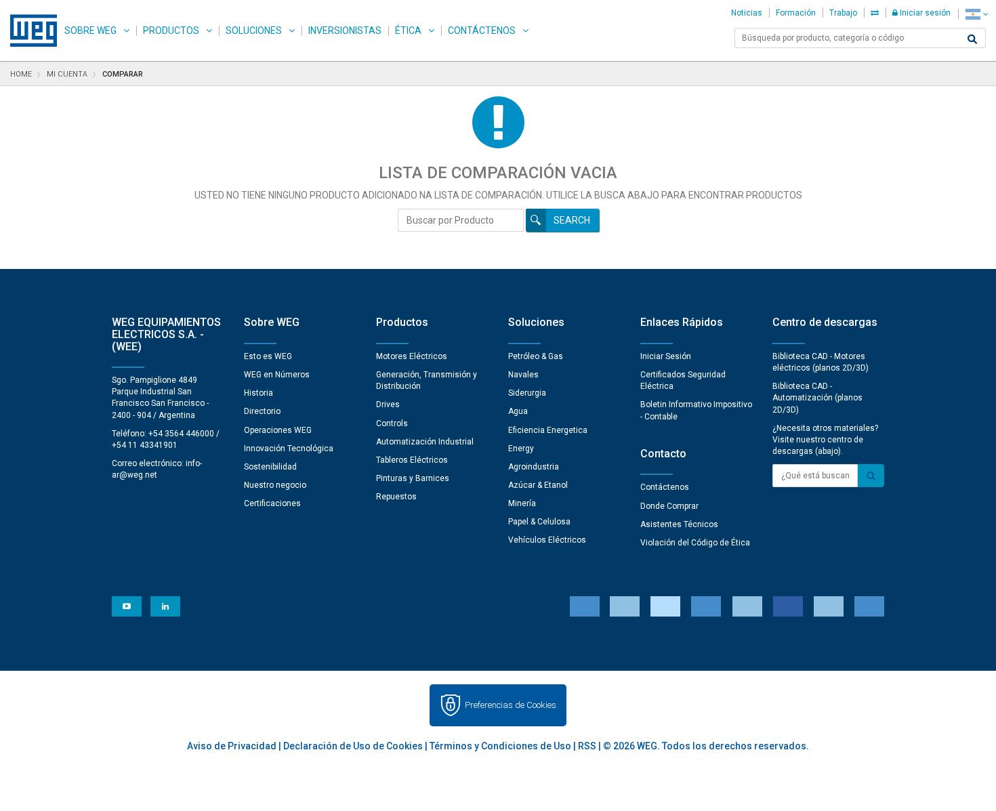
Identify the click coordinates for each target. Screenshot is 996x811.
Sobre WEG (90, 30)
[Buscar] (972, 39)
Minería (522, 503)
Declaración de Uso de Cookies (353, 746)
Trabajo (843, 13)
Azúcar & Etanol (538, 485)
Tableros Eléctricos (412, 460)
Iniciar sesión (924, 13)
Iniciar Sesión (665, 356)
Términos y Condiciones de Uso (500, 746)
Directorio (262, 411)
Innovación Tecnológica (288, 448)
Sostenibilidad (270, 467)
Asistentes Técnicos (679, 524)
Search (572, 220)
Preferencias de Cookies (510, 705)
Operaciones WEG (278, 430)
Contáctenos (482, 30)
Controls (392, 423)
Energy (521, 448)
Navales (523, 374)
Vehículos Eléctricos (547, 540)
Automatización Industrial (425, 441)
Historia (258, 393)
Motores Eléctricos (411, 356)
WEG (29, 30)
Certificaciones (272, 503)
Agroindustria (533, 467)
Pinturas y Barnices (412, 478)
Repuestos (396, 496)
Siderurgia (527, 393)
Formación (796, 13)
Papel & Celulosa (539, 521)
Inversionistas (344, 30)
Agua (518, 411)
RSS (587, 746)
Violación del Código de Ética (695, 542)
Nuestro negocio (275, 485)
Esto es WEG (268, 356)
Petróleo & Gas (535, 356)
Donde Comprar (669, 506)
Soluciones (254, 30)
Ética (408, 30)
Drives (388, 404)
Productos (171, 30)
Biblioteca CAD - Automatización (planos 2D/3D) (817, 397)
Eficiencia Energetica (547, 430)
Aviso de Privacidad (231, 746)
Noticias (746, 13)
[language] (976, 14)
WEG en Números (277, 374)
